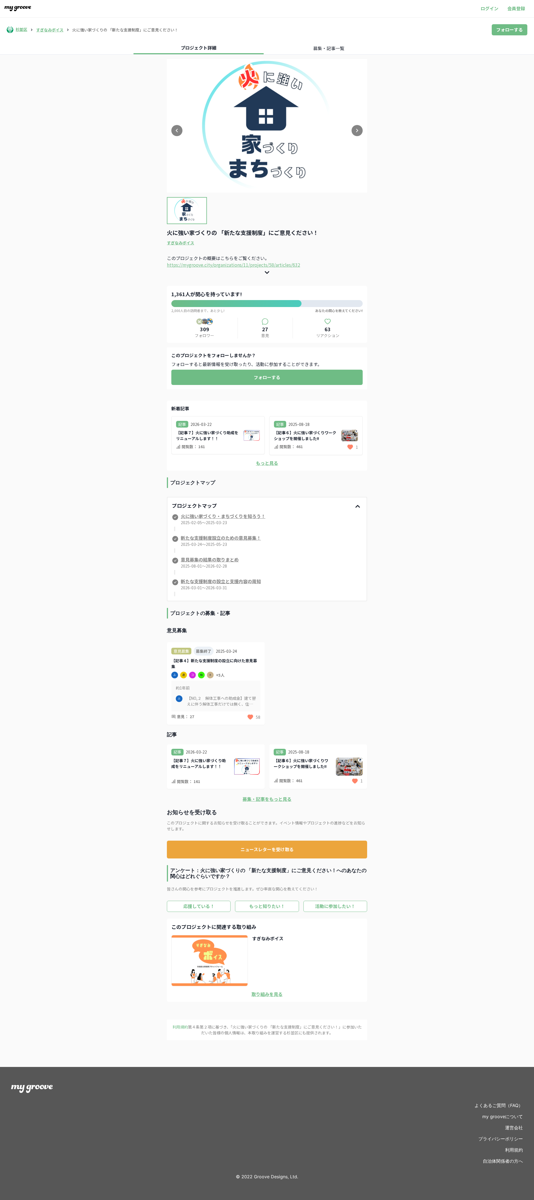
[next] (357, 130)
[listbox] (267, 126)
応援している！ (198, 906)
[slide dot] (187, 210)
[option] (267, 126)
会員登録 (516, 8)
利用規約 (514, 1150)
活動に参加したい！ (335, 906)
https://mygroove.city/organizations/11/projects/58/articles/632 (233, 264)
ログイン (489, 8)
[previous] (176, 130)
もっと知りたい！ (267, 906)
